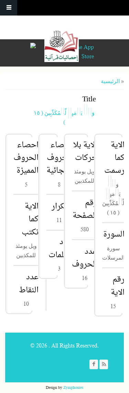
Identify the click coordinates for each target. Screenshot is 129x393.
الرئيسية (110, 81)
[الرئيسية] (61, 45)
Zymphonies (73, 387)
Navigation (8, 8)
